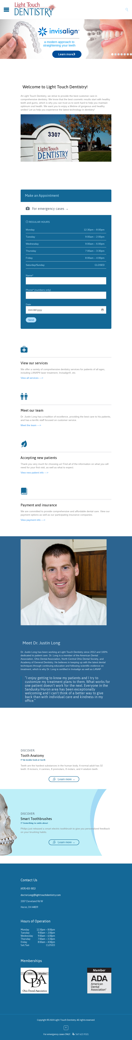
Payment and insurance (39, 505)
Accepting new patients (39, 458)
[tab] (66, 196)
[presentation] (66, 196)
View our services (34, 363)
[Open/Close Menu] (7, 9)
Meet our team (32, 410)
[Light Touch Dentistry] (69, 9)
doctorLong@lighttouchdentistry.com (41, 895)
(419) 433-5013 (28, 888)
